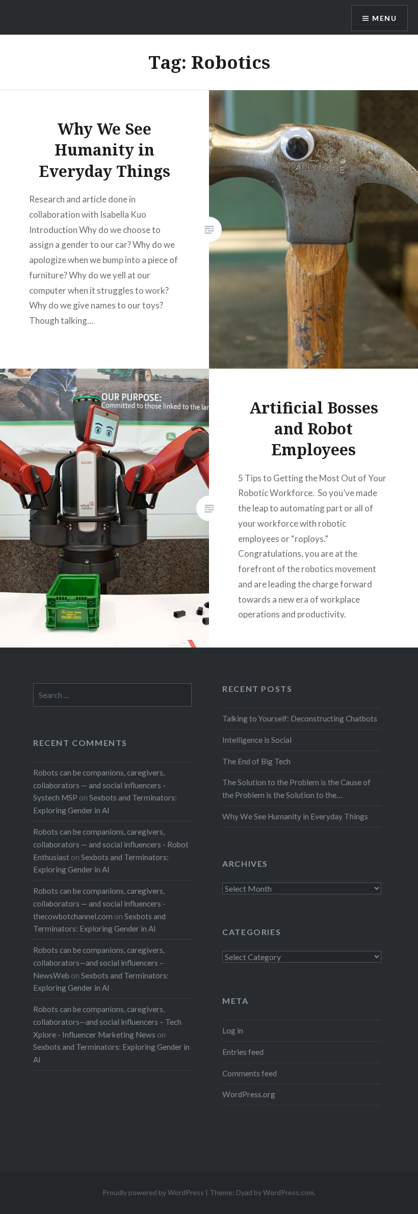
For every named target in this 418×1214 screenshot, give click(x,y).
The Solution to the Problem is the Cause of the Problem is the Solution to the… (296, 788)
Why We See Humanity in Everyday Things (295, 816)
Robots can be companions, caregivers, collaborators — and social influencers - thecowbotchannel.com (99, 903)
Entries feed (243, 1051)
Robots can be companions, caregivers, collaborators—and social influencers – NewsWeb (99, 962)
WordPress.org (248, 1094)
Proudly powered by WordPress (153, 1192)
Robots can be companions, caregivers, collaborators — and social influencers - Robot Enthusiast (111, 844)
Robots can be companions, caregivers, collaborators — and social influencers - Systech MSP (99, 785)
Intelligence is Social (257, 739)
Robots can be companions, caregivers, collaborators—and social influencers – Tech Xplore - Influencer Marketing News (107, 1021)
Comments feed (249, 1073)
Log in (232, 1030)
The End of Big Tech (256, 761)
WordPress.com (288, 1192)
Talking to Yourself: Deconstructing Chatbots (299, 718)
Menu (384, 18)
